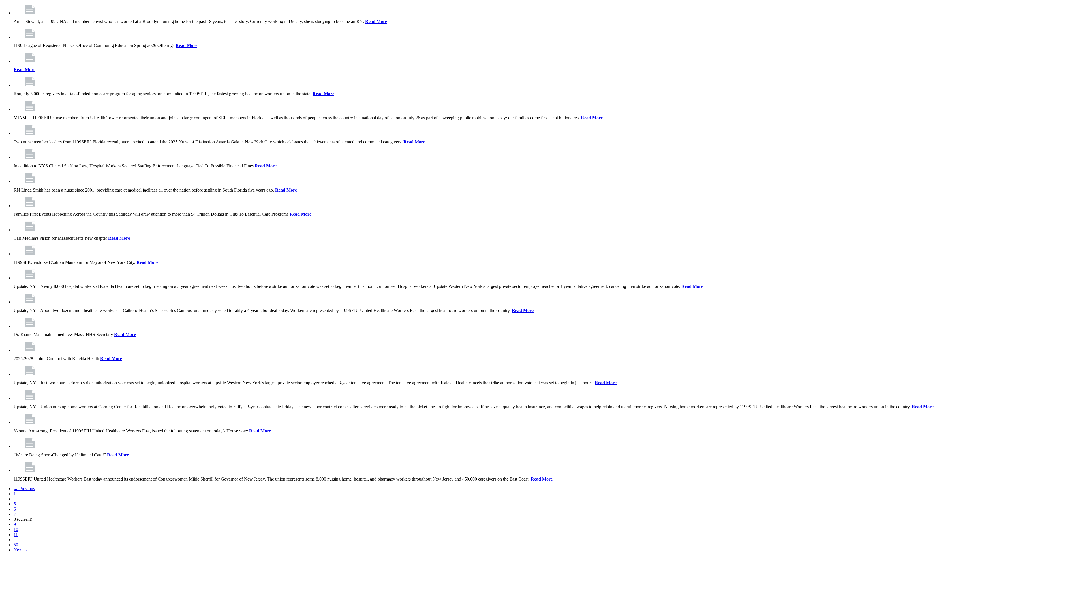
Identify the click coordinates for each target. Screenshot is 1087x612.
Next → (21, 549)
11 (16, 534)
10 (16, 529)
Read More (376, 21)
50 (16, 544)
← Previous (24, 488)
